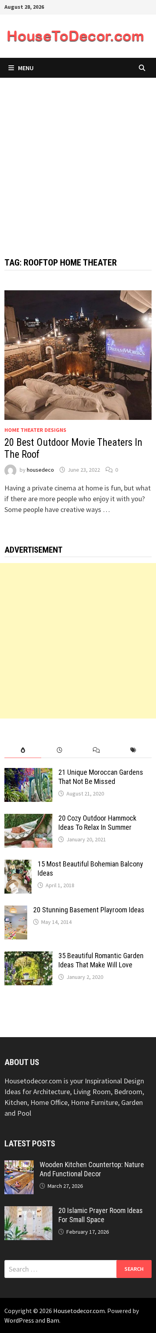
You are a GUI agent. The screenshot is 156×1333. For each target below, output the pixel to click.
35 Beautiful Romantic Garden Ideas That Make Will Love (101, 960)
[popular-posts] (22, 750)
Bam (52, 1320)
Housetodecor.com (79, 1311)
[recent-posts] (59, 750)
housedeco (40, 469)
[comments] (96, 750)
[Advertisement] (78, 159)
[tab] (22, 750)
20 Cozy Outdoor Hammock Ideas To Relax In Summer (97, 822)
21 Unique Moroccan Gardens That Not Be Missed (100, 777)
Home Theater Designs (35, 429)
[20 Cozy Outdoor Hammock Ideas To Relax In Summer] (28, 819)
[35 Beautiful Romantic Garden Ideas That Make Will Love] (28, 956)
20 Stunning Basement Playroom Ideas (88, 910)
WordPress (19, 1320)
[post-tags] (133, 750)
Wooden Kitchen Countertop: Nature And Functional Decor (92, 1169)
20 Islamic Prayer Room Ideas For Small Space (100, 1215)
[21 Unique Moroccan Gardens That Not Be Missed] (28, 773)
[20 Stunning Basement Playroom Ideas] (15, 911)
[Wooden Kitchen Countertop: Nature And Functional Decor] (19, 1165)
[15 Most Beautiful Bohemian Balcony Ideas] (18, 865)
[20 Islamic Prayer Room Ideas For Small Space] (28, 1211)
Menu (26, 68)
